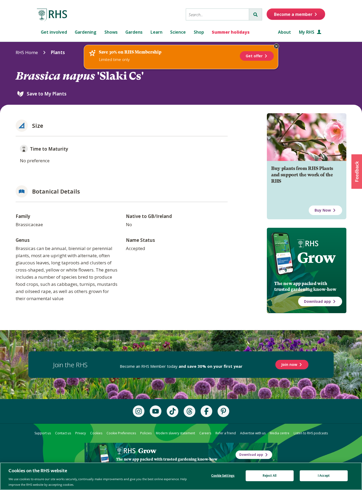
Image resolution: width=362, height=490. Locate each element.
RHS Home (27, 52)
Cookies (96, 433)
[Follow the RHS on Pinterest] (223, 411)
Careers (205, 433)
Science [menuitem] (178, 32)
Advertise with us (253, 433)
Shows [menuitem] (111, 32)
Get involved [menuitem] (54, 32)
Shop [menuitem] (199, 32)
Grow (316, 257)
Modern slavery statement (175, 433)
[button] (356, 171)
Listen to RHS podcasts (311, 433)
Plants (58, 52)
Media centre (279, 433)
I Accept (324, 476)
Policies (146, 433)
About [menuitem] (284, 32)
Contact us (63, 433)
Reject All (269, 476)
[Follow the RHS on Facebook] (206, 411)
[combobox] (217, 14)
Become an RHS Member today (181, 366)
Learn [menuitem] (156, 32)
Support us (42, 433)
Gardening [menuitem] (85, 32)
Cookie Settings (223, 476)
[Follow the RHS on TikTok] (172, 411)
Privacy (80, 433)
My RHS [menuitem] (307, 32)
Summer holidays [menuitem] (231, 32)
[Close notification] (276, 46)
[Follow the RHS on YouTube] (155, 411)
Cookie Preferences (121, 433)
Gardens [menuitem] (134, 32)
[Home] (52, 15)
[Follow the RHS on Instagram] (138, 411)
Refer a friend (225, 433)
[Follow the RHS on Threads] (189, 411)
